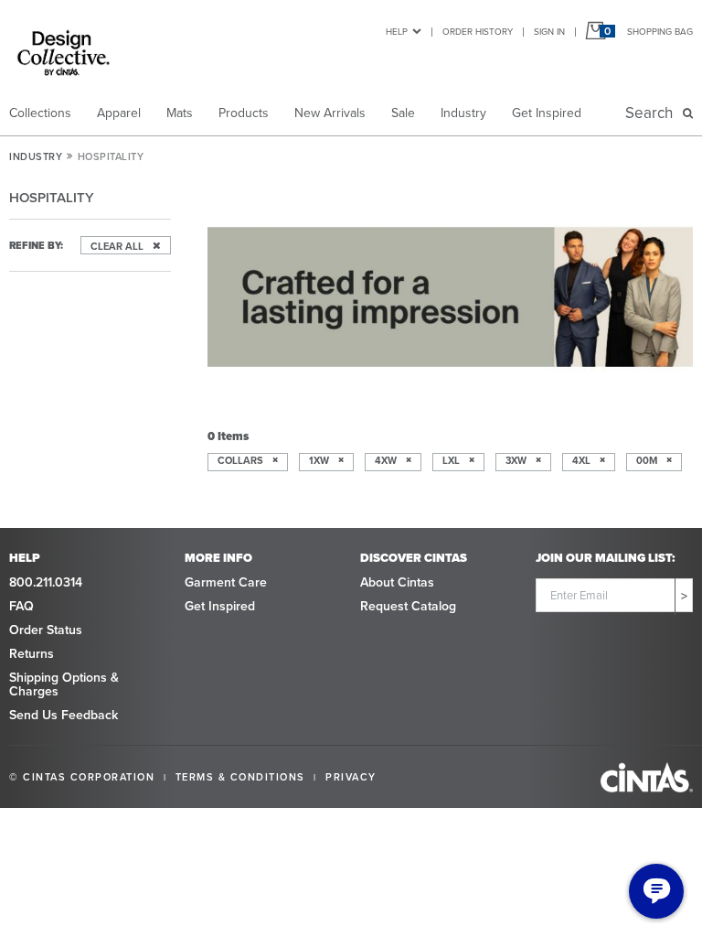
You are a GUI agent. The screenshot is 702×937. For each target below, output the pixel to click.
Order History (477, 31)
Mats (179, 113)
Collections (40, 113)
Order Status (45, 630)
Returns (31, 653)
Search (652, 113)
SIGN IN (549, 31)
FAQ (21, 606)
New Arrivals (330, 113)
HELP (397, 31)
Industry (463, 113)
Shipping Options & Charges (64, 684)
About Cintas (397, 582)
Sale (403, 113)
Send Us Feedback (63, 715)
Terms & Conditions (240, 777)
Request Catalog (408, 606)
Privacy (351, 777)
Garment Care (226, 582)
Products (243, 113)
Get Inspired (546, 113)
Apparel (119, 113)
